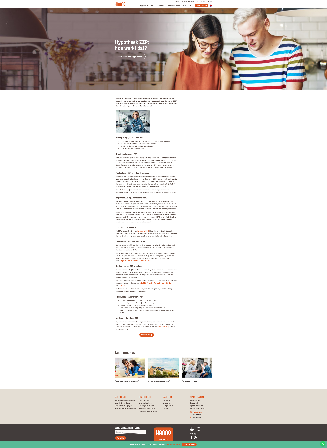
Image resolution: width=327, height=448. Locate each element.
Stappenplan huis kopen (190, 382)
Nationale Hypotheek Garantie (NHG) (127, 382)
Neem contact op (164, 327)
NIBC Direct (168, 283)
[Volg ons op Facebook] (191, 437)
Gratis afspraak (195, 400)
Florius (149, 283)
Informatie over (145, 396)
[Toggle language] (211, 5)
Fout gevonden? (168, 406)
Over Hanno (184, 1)
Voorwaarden (167, 403)
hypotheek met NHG (143, 231)
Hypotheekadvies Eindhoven (148, 411)
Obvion (163, 283)
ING (152, 283)
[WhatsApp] (322, 443)
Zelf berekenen (120, 396)
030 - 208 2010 (201, 1)
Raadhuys (135, 261)
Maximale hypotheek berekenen (125, 400)
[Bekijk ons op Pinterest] (195, 437)
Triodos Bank (122, 285)
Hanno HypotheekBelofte (147, 406)
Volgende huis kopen (145, 403)
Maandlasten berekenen (122, 403)
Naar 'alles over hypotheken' (130, 56)
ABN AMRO (143, 283)
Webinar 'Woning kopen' (197, 408)
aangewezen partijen (126, 261)
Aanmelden (120, 438)
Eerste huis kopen (144, 400)
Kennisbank (176, 1)
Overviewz (148, 261)
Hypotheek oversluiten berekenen (125, 408)
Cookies (165, 408)
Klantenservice (191, 1)
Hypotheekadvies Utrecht (147, 408)
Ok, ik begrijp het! (189, 444)
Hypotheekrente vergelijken (123, 406)
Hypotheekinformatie (196, 406)
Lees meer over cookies (173, 444)
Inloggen (210, 1)
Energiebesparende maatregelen (159, 382)
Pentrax (141, 261)
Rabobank (157, 283)
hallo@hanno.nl (197, 412)
